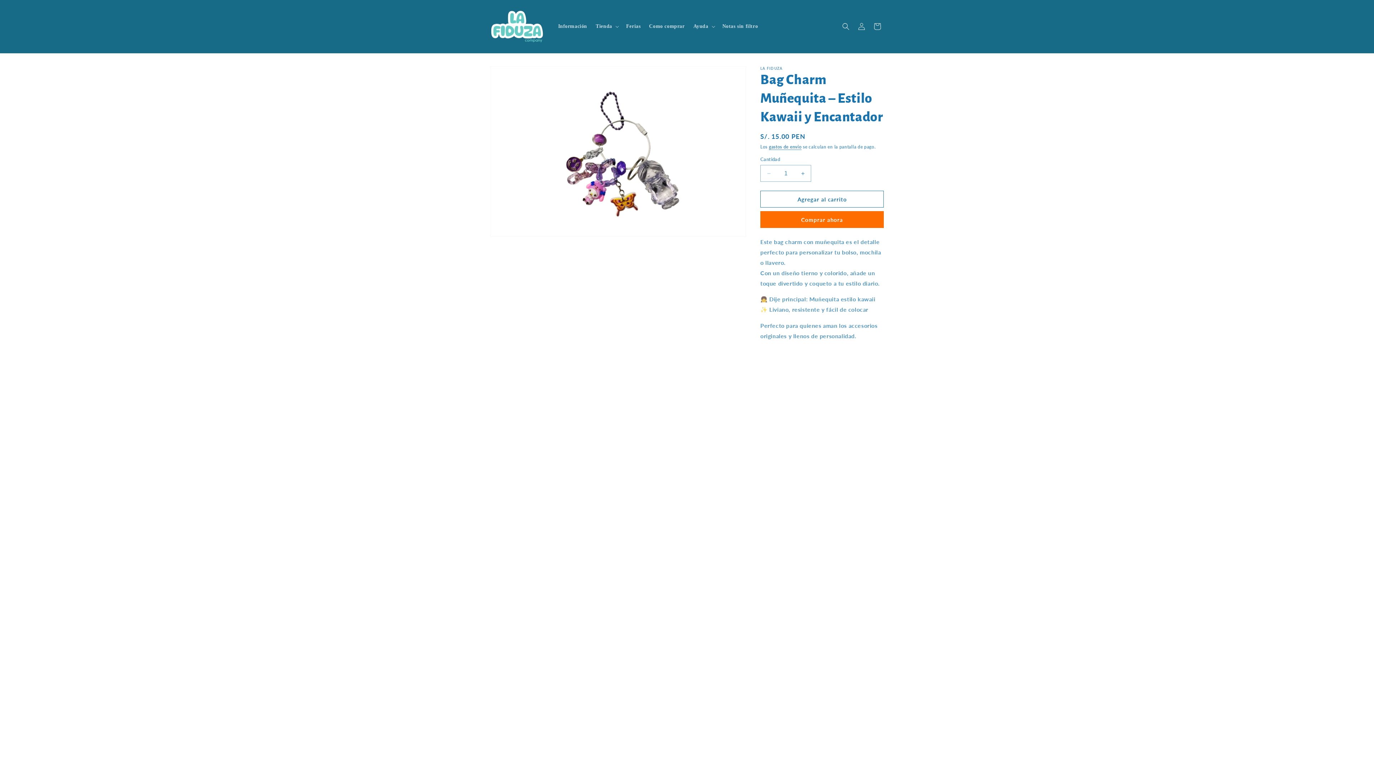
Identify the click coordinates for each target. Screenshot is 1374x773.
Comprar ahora (822, 220)
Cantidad (770, 159)
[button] (606, 26)
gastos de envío (785, 147)
